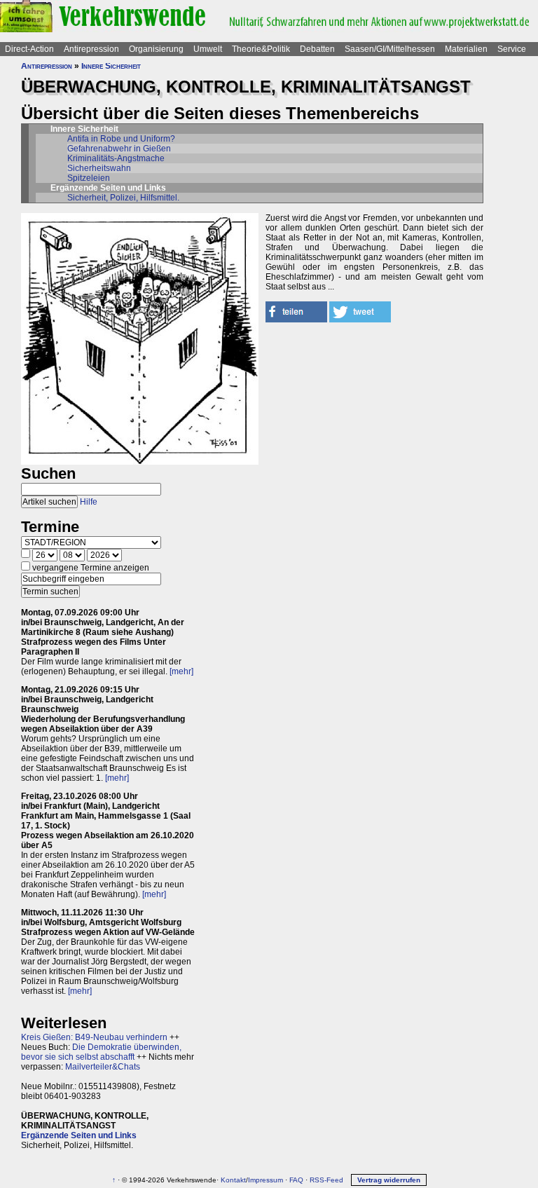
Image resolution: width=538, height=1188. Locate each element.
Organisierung (156, 49)
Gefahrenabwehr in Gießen (119, 148)
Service (511, 49)
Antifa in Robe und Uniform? (121, 139)
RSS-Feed (326, 1180)
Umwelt (207, 49)
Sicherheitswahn (99, 168)
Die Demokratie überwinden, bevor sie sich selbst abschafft (101, 1052)
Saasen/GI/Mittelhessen (390, 49)
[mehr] (181, 671)
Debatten (317, 49)
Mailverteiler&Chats (102, 1067)
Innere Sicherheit (111, 66)
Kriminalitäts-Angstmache (116, 158)
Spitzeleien (88, 178)
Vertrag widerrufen (388, 1180)
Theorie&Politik (261, 49)
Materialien (466, 49)
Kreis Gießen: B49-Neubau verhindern (94, 1037)
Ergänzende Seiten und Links (79, 1135)
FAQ (296, 1180)
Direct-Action (29, 49)
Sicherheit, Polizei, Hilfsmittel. (123, 198)
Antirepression (91, 49)
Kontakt (233, 1180)
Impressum (265, 1180)
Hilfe (88, 502)
